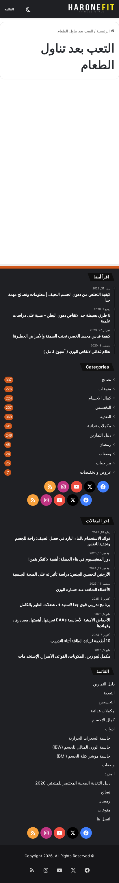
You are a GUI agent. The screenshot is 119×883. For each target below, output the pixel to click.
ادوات (110, 729)
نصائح (106, 379)
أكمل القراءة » (94, 233)
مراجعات (103, 463)
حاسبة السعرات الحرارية (89, 738)
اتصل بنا (103, 818)
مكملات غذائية (99, 426)
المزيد (110, 773)
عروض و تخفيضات (95, 472)
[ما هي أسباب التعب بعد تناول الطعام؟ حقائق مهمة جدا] (59, 171)
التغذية (105, 416)
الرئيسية (103, 31)
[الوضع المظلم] (28, 11)
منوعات (104, 388)
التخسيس (103, 407)
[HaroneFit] (91, 9)
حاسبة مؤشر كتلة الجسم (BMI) (83, 756)
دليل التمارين (100, 435)
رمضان (105, 444)
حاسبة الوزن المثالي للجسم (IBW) (81, 747)
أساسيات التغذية (94, 98)
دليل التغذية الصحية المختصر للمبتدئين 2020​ (72, 782)
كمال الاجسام (99, 398)
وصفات (105, 453)
